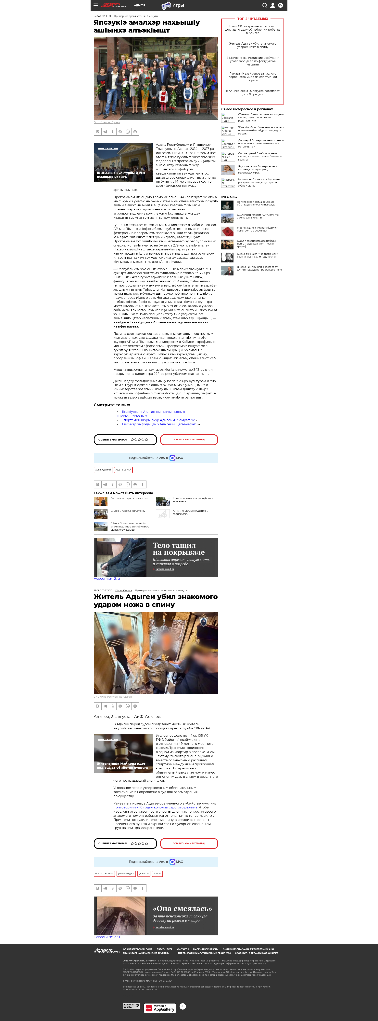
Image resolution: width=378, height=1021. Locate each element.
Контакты (183, 949)
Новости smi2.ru (107, 578)
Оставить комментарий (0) (189, 439)
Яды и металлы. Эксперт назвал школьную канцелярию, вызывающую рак (257, 169)
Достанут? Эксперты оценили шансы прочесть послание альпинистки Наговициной (261, 143)
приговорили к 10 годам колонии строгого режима (155, 807)
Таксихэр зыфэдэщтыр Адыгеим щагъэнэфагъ (159, 424)
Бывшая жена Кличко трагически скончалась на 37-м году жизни (257, 255)
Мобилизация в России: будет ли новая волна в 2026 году (257, 229)
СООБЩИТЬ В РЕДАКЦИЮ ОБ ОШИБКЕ (256, 953)
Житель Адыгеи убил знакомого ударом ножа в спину (252, 45)
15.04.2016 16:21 (102, 16)
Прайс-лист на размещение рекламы (146, 953)
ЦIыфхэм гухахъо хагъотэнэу (128, 510)
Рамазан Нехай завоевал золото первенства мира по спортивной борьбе (253, 77)
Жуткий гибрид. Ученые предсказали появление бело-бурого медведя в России (261, 130)
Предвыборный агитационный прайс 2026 (204, 953)
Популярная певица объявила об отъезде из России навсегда (256, 203)
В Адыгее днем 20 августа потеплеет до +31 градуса (253, 92)
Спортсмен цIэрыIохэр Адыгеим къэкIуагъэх (158, 420)
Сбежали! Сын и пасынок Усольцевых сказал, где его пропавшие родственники (261, 117)
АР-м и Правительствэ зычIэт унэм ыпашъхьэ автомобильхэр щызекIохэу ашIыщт (130, 526)
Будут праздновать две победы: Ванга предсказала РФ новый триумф (256, 244)
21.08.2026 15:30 (103, 590)
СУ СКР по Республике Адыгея (113, 696)
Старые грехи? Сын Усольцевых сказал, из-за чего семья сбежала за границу (260, 156)
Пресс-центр (164, 949)
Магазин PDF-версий (205, 949)
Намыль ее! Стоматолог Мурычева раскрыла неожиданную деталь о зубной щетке (259, 182)
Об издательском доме (137, 949)
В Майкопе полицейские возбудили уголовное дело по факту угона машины (252, 61)
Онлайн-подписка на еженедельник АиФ (248, 949)
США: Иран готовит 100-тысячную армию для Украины (258, 216)
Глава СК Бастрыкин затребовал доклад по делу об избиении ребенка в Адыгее (252, 30)
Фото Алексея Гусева (107, 122)
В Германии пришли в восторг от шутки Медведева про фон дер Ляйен (260, 268)
